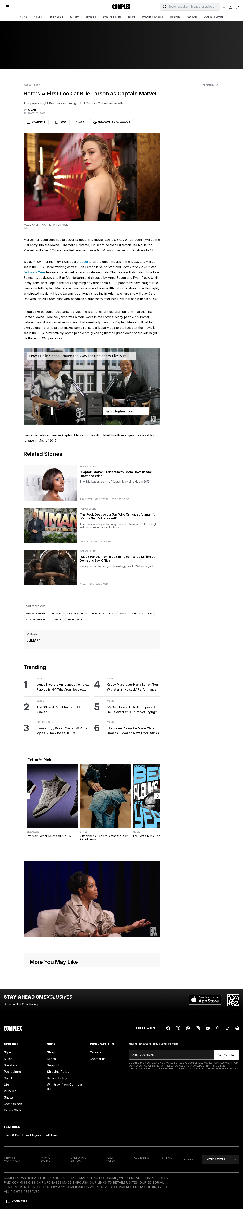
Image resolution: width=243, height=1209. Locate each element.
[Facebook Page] (168, 1028)
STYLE (38, 17)
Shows (9, 1097)
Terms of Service (217, 1068)
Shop (51, 1052)
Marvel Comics (77, 613)
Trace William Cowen (94, 499)
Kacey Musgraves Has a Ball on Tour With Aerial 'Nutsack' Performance (133, 687)
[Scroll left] (27, 796)
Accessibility (143, 1157)
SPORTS (90, 17)
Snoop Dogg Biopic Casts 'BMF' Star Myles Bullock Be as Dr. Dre (62, 730)
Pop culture (12, 1072)
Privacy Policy (190, 1068)
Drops (51, 1059)
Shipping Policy (58, 1072)
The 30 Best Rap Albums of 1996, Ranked (60, 709)
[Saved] (224, 6)
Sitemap (167, 1157)
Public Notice (111, 1159)
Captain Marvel (36, 619)
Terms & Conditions (12, 1159)
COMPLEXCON (213, 17)
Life (6, 1084)
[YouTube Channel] (208, 1028)
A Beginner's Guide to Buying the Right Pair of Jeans (104, 837)
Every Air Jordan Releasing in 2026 (49, 835)
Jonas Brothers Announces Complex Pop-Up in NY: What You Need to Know (62, 687)
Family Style (12, 1110)
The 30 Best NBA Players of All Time (31, 1135)
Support (53, 1065)
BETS (131, 17)
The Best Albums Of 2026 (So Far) (154, 835)
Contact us (97, 1059)
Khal (83, 584)
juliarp (84, 541)
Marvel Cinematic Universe (43, 613)
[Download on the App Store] (205, 1000)
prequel (82, 262)
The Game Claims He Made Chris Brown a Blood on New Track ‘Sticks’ (133, 730)
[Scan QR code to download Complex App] (233, 1000)
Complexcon (13, 1104)
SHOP (23, 17)
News (122, 613)
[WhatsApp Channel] (188, 1028)
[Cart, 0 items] (237, 6)
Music (40, 678)
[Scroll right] (157, 796)
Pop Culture (32, 85)
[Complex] (121, 6)
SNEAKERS (56, 17)
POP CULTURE (112, 17)
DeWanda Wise (34, 272)
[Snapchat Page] (217, 1028)
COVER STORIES (152, 17)
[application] (92, 386)
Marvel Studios (102, 613)
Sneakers (33, 831)
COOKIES (187, 1159)
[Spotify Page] (237, 1028)
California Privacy (78, 1159)
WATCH (192, 17)
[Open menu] (7, 6)
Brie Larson (75, 619)
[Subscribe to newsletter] (226, 1055)
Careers (95, 1052)
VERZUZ (175, 17)
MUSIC (74, 17)
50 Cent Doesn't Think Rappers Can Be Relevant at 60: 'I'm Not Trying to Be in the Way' (133, 709)
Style (83, 831)
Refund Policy (57, 1078)
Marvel (57, 619)
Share (80, 122)
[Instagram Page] (198, 1028)
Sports (8, 1078)
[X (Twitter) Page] (178, 1028)
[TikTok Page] (227, 1028)
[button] (220, 1159)
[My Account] (230, 6)
